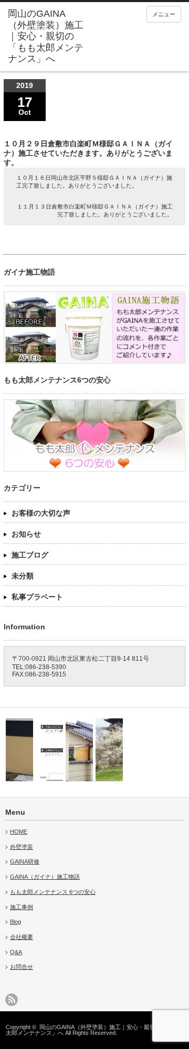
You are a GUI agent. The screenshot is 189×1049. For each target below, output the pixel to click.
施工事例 (21, 907)
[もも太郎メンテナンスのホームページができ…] (109, 749)
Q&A (16, 952)
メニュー (163, 14)
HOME (18, 831)
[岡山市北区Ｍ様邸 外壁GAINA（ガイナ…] (79, 749)
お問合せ (21, 967)
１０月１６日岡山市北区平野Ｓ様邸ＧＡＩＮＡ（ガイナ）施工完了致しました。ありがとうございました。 (94, 181)
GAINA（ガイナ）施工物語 (45, 876)
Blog (15, 922)
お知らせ (26, 534)
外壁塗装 (21, 847)
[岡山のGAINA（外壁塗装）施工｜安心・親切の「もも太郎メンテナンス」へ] (45, 36)
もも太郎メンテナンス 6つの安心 (53, 892)
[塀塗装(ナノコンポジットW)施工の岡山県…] (49, 749)
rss (11, 999)
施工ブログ (30, 555)
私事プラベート (37, 597)
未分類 (23, 576)
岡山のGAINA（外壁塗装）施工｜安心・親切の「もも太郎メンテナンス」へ (92, 1030)
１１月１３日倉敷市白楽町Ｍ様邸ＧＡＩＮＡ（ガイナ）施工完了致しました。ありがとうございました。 (95, 210)
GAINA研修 (24, 861)
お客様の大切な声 (41, 513)
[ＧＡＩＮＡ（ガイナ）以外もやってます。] (19, 749)
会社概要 (21, 937)
